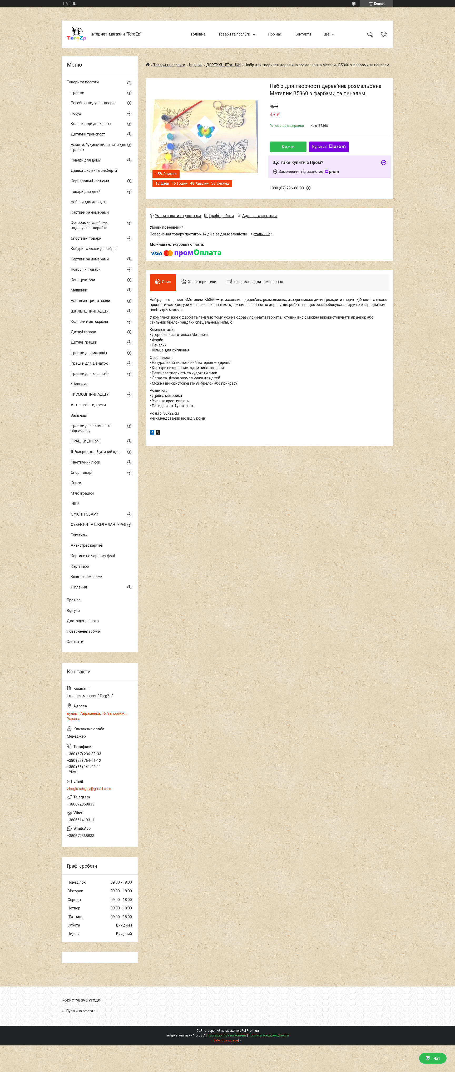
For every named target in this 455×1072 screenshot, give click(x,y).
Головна (198, 34)
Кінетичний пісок (85, 462)
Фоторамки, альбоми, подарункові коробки (89, 225)
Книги (76, 483)
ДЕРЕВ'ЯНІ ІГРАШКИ (223, 65)
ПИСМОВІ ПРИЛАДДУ (90, 394)
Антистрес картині (87, 545)
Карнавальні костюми (90, 181)
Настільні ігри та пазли (90, 301)
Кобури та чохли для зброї (94, 248)
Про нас (275, 34)
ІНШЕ (75, 504)
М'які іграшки (82, 493)
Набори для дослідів (88, 202)
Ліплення (79, 587)
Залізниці (79, 415)
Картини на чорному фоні (93, 556)
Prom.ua (253, 1031)
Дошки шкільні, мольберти (94, 170)
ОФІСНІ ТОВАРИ (84, 514)
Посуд (76, 113)
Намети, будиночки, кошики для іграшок (98, 147)
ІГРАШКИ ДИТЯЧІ (85, 441)
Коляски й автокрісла (89, 321)
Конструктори (83, 280)
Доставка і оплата (83, 621)
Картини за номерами (90, 212)
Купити (288, 147)
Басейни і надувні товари (93, 103)
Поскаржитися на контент (226, 1035)
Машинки (79, 290)
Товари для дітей (86, 191)
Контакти (303, 34)
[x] (158, 433)
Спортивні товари (86, 238)
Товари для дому (86, 160)
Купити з (319, 147)
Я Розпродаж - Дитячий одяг (96, 452)
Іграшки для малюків (89, 353)
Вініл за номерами (86, 577)
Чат (436, 1058)
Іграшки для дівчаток (89, 363)
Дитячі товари (83, 332)
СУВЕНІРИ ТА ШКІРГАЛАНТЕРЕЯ (98, 524)
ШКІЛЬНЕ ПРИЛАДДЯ (89, 311)
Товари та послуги (234, 34)
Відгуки (73, 610)
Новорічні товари (86, 269)
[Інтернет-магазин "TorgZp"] (77, 34)
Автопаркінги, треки (88, 405)
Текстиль (79, 535)
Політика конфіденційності (269, 1035)
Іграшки (195, 65)
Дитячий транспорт (88, 134)
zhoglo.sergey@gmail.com (89, 789)
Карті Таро (80, 566)
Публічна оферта (81, 1011)
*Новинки (79, 384)
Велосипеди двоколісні (91, 124)
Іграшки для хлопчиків (90, 373)
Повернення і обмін (83, 631)
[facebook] (152, 433)
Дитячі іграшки (84, 342)
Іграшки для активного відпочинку (90, 428)
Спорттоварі (81, 472)
